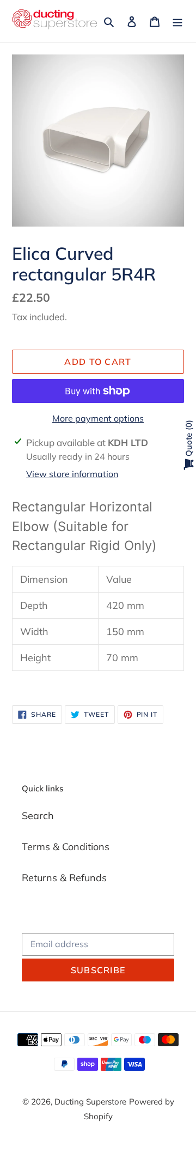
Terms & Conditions (65, 846)
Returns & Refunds (64, 877)
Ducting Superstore (90, 1101)
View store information (72, 473)
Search (38, 815)
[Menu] (177, 21)
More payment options (98, 418)
